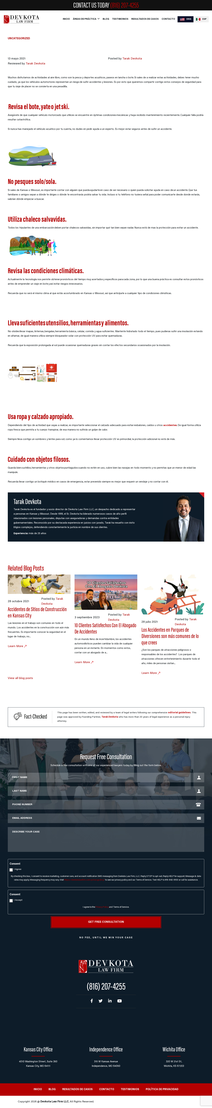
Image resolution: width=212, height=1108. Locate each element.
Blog (106, 19)
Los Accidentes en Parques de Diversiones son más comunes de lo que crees (170, 636)
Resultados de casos (145, 19)
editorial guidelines (179, 713)
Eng (188, 19)
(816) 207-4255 (124, 6)
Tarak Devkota (132, 58)
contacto (168, 19)
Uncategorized (19, 38)
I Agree (17, 869)
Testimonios (120, 19)
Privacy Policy (102, 907)
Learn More (16, 646)
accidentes (170, 425)
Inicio (66, 19)
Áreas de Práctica (84, 19)
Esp (204, 19)
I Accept (18, 900)
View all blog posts (20, 678)
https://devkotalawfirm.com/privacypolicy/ (84, 880)
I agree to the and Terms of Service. (106, 907)
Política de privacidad (162, 1089)
